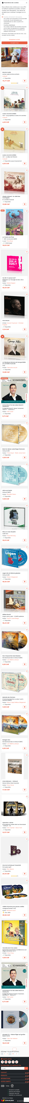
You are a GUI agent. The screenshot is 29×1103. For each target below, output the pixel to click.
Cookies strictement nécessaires (13, 17)
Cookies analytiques (9, 25)
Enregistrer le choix (14, 39)
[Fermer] (26, 3)
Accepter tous (15, 43)
